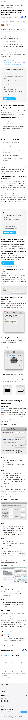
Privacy (23, 716)
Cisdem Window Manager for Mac (10, 73)
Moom (2, 408)
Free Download (10, 98)
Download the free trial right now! (9, 266)
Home (2, 5)
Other (6, 5)
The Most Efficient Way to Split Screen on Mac (14, 62)
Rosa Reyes (7, 25)
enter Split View (17, 114)
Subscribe (23, 712)
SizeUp (2, 489)
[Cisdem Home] (3, 2)
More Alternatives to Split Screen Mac (12, 64)
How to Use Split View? (9, 60)
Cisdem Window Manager (7, 193)
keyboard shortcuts (8, 221)
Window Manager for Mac (17, 620)
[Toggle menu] (26, 1)
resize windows (7, 528)
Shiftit (2, 551)
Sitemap (14, 717)
